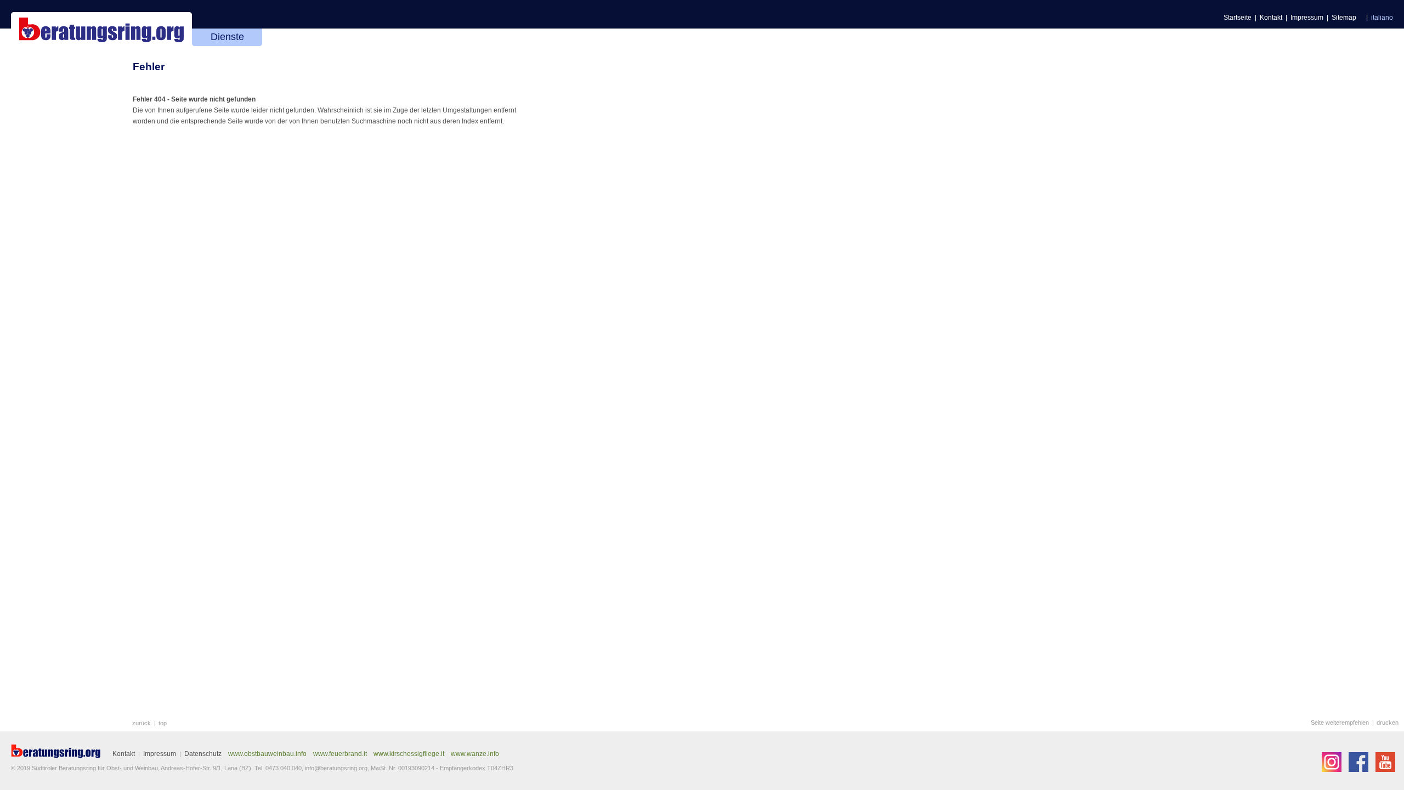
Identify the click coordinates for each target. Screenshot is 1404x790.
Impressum (1306, 17)
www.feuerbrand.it (340, 754)
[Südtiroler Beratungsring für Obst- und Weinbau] (56, 751)
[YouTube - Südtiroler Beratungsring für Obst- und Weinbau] (1385, 769)
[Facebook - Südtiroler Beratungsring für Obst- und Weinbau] (1359, 769)
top (162, 723)
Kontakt (1271, 17)
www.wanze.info (475, 754)
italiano (1382, 17)
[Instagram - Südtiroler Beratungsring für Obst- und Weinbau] (1332, 769)
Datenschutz (203, 754)
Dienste (227, 36)
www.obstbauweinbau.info (267, 754)
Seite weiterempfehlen (1340, 722)
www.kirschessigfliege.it (408, 754)
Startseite (1238, 17)
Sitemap (1344, 17)
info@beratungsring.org (336, 768)
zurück (141, 723)
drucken (1388, 722)
